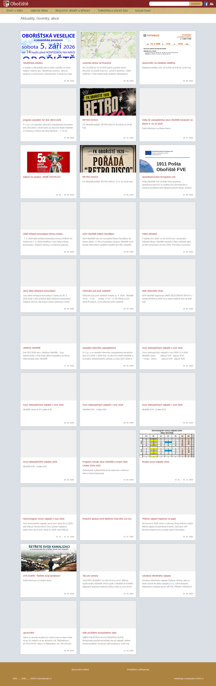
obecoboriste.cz (45, 679)
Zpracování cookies (80, 670)
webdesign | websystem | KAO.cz (189, 679)
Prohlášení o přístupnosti (138, 670)
